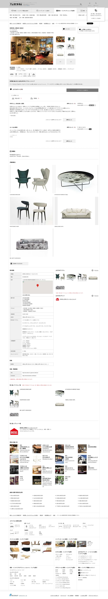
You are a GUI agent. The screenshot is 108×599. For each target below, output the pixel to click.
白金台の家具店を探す (83, 503)
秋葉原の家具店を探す (15, 500)
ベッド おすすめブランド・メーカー (85, 557)
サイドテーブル (76, 525)
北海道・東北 (25, 15)
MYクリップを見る (96, 18)
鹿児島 (31, 17)
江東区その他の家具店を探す (17, 508)
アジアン (11, 552)
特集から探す (82, 15)
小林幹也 (57, 575)
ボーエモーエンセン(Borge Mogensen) (62, 587)
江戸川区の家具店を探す (16, 503)
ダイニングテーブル (67, 525)
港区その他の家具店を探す (39, 506)
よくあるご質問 (83, 595)
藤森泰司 (64, 573)
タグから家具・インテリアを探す (63, 552)
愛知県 (34, 575)
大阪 (52, 15)
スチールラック (69, 554)
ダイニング (68, 547)
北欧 (32, 545)
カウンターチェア (32, 527)
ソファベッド (17, 526)
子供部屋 (89, 541)
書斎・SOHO (90, 542)
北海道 (30, 15)
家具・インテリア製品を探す (21, 10)
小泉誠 (71, 573)
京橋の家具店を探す (83, 500)
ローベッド (57, 559)
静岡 (43, 15)
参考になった (69, 119)
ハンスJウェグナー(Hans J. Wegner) (62, 580)
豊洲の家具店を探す (15, 498)
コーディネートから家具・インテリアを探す (66, 539)
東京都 (11, 575)
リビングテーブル (66, 527)
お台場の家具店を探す (83, 498)
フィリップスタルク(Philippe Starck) (62, 582)
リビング (57, 547)
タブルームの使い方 (55, 595)
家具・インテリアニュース (86, 570)
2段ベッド (17, 533)
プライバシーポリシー (93, 595)
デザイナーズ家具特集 (82, 577)
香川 (14, 17)
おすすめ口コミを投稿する (82, 90)
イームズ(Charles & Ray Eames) (61, 577)
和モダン (22, 559)
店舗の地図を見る (15, 34)
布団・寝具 (34, 581)
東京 (14, 15)
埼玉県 (20, 575)
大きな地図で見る (26, 294)
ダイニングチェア (42, 526)
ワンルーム (90, 544)
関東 (11, 15)
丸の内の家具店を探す (38, 498)
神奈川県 (16, 575)
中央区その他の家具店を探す (85, 506)
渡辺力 (64, 571)
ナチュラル (12, 559)
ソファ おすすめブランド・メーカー (85, 556)
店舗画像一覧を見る (17, 263)
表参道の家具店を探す (38, 495)
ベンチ (50, 525)
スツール (31, 525)
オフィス (89, 545)
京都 (57, 15)
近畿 (49, 15)
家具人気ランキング (84, 572)
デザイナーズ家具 (58, 554)
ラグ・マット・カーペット (48, 583)
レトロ (22, 545)
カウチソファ (17, 525)
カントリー (33, 552)
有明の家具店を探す (60, 500)
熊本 (28, 17)
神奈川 (16, 15)
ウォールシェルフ (69, 559)
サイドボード (57, 557)
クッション (23, 585)
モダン (22, 552)
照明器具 (11, 583)
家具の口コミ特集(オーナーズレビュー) (88, 575)
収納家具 (44, 581)
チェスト (31, 533)
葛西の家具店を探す (38, 500)
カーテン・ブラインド (36, 583)
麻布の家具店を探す (15, 506)
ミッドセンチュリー (46, 545)
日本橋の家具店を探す (61, 498)
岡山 (66, 15)
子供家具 (22, 583)
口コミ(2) (67, 28)
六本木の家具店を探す (61, 495)
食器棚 (40, 533)
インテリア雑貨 (13, 585)
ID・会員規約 (70, 595)
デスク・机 (12, 581)
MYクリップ (96, 5)
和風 (43, 552)
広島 (64, 15)
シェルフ (40, 534)
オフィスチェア (52, 526)
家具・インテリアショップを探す (66, 10)
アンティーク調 (13, 545)
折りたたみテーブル (77, 526)
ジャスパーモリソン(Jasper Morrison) (62, 584)
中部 (38, 15)
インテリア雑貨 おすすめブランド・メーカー (86, 563)
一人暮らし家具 (58, 556)
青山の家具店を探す (15, 495)
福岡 (26, 17)
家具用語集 (80, 579)
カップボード (68, 557)
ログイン (89, 5)
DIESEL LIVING (68, 299)
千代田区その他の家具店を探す (62, 506)
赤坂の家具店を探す (60, 503)
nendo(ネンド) (58, 573)
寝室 (78, 547)
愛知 (41, 15)
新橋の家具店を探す (38, 503)
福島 (34, 15)
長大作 (56, 571)
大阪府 (25, 575)
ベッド (22, 581)
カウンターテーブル (67, 526)
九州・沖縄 (21, 17)
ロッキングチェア (42, 527)
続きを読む (13, 115)
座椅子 (40, 525)
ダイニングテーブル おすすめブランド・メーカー (87, 559)
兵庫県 (29, 575)
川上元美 (71, 571)
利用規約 (77, 595)
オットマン (31, 526)
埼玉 (19, 15)
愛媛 (16, 17)
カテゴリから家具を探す (16, 521)
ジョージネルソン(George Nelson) (62, 578)
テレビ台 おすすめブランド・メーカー (85, 561)
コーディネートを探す (43, 10)
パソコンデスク (91, 525)
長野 (45, 15)
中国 (61, 15)
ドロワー (67, 556)
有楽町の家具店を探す (83, 495)
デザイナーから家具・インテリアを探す (65, 567)
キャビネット (31, 534)
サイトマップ (63, 595)
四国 (11, 17)
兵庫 (54, 15)
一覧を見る (96, 270)
